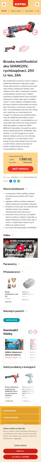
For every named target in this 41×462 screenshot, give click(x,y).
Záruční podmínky (10, 417)
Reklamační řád (9, 411)
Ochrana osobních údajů (13, 424)
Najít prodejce (20, 169)
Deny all (20, 451)
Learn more (17, 438)
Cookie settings (20, 445)
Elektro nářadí (16, 11)
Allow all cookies (20, 457)
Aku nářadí (29, 11)
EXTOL (4, 11)
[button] (6, 32)
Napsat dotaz (11, 320)
